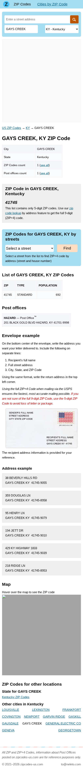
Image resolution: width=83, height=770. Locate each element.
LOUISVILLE (10, 709)
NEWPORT (31, 716)
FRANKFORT (71, 709)
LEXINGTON (41, 709)
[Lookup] (74, 19)
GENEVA (8, 730)
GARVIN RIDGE (54, 716)
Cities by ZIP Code (52, 4)
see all (44, 165)
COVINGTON (11, 716)
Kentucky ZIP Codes (15, 697)
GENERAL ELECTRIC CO (63, 723)
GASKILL (74, 716)
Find (67, 248)
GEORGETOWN (69, 730)
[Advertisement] (41, 80)
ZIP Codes (22, 4)
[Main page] (6, 4)
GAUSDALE (10, 723)
